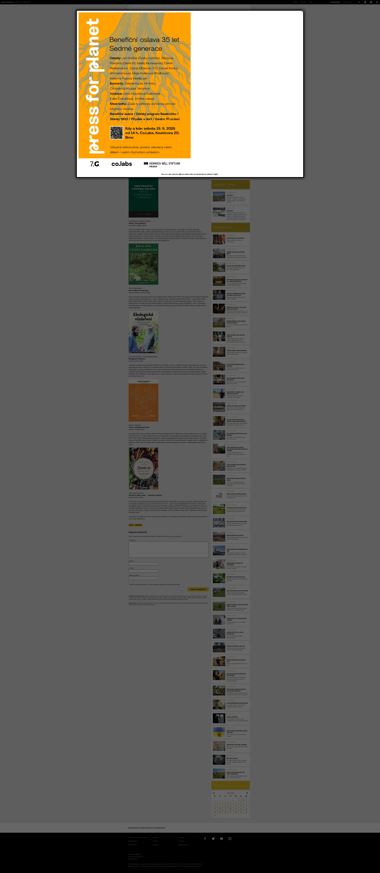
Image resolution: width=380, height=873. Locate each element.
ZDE (180, 174)
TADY (216, 174)
